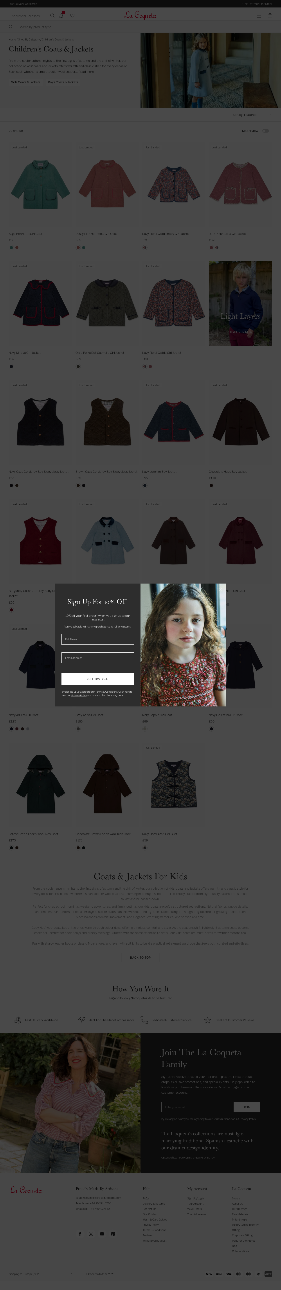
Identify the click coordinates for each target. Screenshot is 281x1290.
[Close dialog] (220, 589)
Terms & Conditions (106, 691)
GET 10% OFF (97, 679)
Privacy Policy (78, 695)
